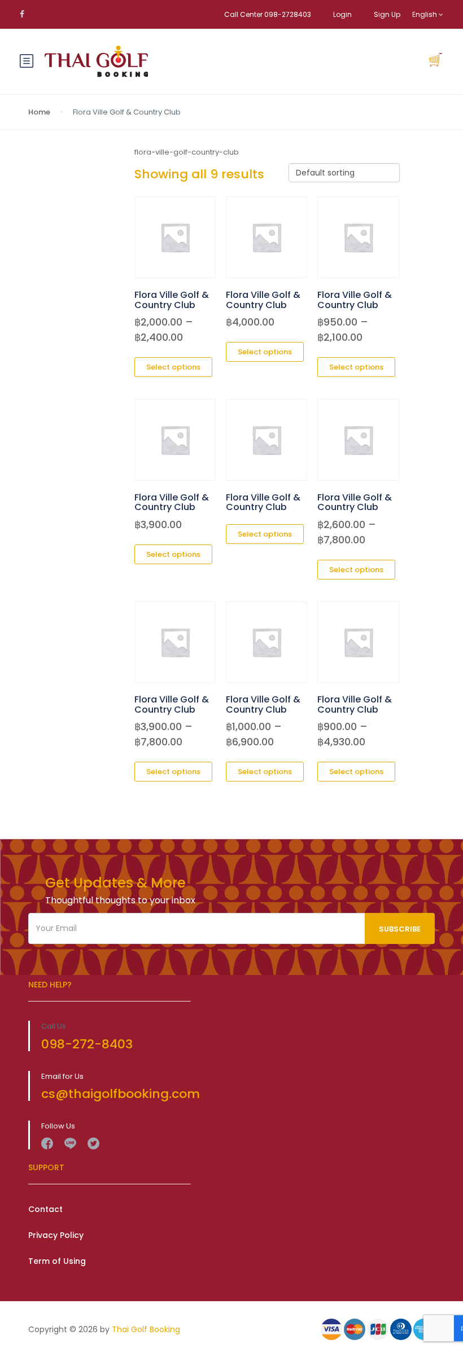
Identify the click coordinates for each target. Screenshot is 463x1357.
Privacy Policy (56, 1235)
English (425, 14)
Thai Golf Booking (146, 1329)
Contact (45, 1209)
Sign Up (387, 14)
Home (39, 112)
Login (342, 14)
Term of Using (57, 1261)
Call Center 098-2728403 (267, 14)
